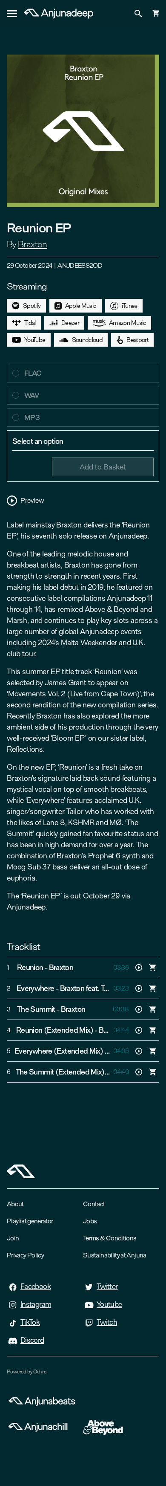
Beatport (137, 340)
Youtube (109, 1304)
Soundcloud (87, 340)
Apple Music (81, 306)
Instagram (35, 1304)
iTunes (129, 306)
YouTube (35, 340)
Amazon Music (127, 323)
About (15, 1204)
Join (13, 1238)
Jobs (90, 1221)
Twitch (107, 1322)
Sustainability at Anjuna (114, 1255)
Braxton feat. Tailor (88, 988)
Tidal (30, 323)
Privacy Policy (25, 1255)
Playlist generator (30, 1221)
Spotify (32, 306)
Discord (32, 1340)
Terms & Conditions (109, 1238)
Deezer (70, 323)
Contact (94, 1204)
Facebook (35, 1286)
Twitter (107, 1286)
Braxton (32, 244)
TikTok (30, 1322)
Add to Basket (103, 466)
